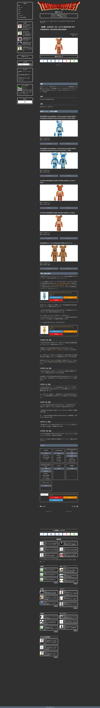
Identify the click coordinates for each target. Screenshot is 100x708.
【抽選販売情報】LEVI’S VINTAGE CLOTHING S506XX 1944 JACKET (27, 43)
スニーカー (20, 7)
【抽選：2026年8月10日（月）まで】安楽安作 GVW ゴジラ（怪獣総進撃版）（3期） (70, 627)
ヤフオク (49, 143)
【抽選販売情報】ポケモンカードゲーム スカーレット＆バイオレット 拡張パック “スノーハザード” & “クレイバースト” (70, 599)
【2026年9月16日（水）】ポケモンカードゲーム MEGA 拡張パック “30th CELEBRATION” (51, 654)
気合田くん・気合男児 (72, 559)
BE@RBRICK (45, 559)
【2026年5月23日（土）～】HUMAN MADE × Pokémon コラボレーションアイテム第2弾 (50, 598)
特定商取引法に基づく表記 (24, 78)
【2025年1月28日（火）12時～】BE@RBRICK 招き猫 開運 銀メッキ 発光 (50, 556)
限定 (19, 5)
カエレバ (53, 495)
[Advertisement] (59, 73)
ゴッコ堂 (63, 559)
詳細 (46, 453)
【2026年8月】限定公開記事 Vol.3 (49, 579)
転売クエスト (52, 707)
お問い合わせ (21, 80)
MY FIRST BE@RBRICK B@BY (56, 559)
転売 (42, 559)
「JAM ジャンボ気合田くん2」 (57, 349)
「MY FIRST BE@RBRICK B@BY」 (63, 283)
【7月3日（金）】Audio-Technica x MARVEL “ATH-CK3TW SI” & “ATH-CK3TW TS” (50, 622)
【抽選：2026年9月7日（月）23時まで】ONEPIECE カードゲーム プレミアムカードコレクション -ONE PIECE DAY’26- (25, 27)
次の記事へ (74, 506)
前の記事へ (43, 506)
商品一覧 (72, 455)
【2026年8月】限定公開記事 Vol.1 (49, 569)
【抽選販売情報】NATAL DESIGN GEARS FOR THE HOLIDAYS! (27, 39)
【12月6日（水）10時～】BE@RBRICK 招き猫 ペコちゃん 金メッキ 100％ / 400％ (51, 544)
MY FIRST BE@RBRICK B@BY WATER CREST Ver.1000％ (60, 292)
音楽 (19, 13)
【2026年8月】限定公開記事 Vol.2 (49, 574)
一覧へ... (56, 582)
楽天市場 (56, 300)
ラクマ (69, 143)
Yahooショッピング (56, 297)
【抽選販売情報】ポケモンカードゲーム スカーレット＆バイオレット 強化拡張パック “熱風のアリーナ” (70, 593)
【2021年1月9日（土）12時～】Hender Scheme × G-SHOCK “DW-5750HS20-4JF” (70, 550)
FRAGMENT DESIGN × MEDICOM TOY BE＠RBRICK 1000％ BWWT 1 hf (63, 494)
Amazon (70, 297)
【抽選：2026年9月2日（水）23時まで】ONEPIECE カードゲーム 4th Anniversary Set (50, 648)
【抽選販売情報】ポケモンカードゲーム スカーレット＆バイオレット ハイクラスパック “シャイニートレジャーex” (70, 605)
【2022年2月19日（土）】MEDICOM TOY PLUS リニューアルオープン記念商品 (50, 550)
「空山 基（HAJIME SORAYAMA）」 (58, 285)
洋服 (19, 9)
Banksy (49, 559)
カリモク (67, 559)
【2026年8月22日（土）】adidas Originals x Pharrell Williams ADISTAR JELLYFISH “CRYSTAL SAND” (69, 570)
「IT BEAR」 (52, 360)
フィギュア (76, 35)
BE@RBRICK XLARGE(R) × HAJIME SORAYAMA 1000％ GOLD (61, 326)
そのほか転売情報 (22, 17)
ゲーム (19, 11)
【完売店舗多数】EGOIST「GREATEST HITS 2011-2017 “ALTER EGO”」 (50, 628)
